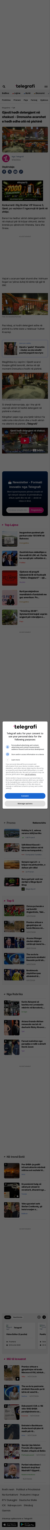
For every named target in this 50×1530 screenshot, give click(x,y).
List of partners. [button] (30, 774)
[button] (25, 760)
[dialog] (25, 765)
